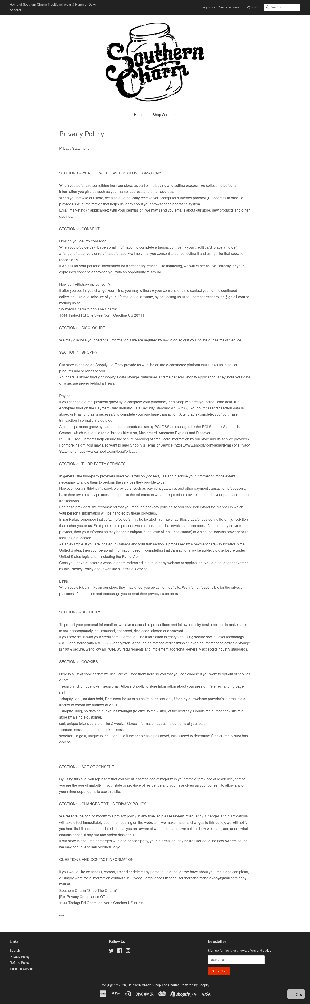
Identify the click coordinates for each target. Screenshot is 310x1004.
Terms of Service (22, 968)
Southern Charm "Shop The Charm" (153, 985)
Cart (255, 7)
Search (15, 950)
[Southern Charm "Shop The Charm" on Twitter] (111, 951)
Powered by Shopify (195, 985)
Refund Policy (20, 962)
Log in (205, 7)
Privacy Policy (20, 956)
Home (139, 114)
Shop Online (163, 114)
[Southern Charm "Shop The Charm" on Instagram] (127, 951)
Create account (229, 7)
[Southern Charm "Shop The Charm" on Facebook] (119, 951)
